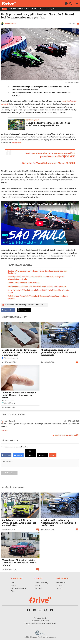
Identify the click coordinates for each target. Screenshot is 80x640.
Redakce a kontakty (41, 583)
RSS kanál (38, 588)
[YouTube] (40, 611)
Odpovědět (4, 430)
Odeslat (9, 473)
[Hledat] (70, 4)
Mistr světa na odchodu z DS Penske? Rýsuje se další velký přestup (37, 286)
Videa (12, 591)
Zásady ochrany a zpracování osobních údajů (40, 623)
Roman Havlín (45, 362)
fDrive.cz (59, 585)
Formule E (30, 305)
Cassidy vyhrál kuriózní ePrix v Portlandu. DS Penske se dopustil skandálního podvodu (36, 278)
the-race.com (16, 143)
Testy (12, 583)
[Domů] (9, 3)
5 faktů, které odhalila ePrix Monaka (24, 283)
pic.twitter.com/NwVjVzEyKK (57, 156)
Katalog (13, 585)
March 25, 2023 (66, 162)
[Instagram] (45, 611)
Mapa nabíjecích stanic (18, 588)
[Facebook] (28, 611)
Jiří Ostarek (10, 421)
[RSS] (51, 611)
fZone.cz (59, 588)
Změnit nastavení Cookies (40, 621)
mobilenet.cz (60, 583)
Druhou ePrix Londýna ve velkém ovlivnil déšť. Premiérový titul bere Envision (37, 272)
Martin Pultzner (7, 569)
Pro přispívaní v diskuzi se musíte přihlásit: (14, 447)
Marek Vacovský (7, 362)
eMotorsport (9, 305)
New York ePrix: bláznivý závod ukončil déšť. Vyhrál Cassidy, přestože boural (38, 291)
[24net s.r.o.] (40, 634)
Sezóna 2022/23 (41, 305)
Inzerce (37, 585)
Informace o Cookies (40, 618)
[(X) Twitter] (34, 611)
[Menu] (76, 4)
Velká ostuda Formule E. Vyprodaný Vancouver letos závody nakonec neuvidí (38, 297)
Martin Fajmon (6, 407)
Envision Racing (20, 305)
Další (52, 455)
